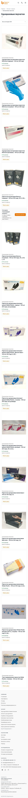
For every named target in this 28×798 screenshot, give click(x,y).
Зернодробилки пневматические (9, 711)
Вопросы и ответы (5, 741)
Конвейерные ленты (6, 722)
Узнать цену (6, 68)
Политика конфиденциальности (8, 705)
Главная (3, 8)
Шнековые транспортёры (7, 718)
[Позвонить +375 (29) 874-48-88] (21, 2)
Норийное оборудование (7, 715)
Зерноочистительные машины (8, 724)
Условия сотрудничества (7, 749)
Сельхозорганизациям (6, 752)
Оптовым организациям (6, 754)
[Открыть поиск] (18, 2)
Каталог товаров (11, 8)
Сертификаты (4, 698)
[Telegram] (2, 770)
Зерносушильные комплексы (8, 726)
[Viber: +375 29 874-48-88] (8, 770)
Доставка (3, 735)
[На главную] (5, 2)
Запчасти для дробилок (6, 713)
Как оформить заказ (6, 739)
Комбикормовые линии (6, 720)
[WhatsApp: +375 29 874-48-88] (5, 770)
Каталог (3, 709)
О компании (4, 696)
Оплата (3, 737)
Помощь (3, 743)
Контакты (3, 703)
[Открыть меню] (25, 2)
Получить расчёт (20, 214)
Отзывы (3, 701)
